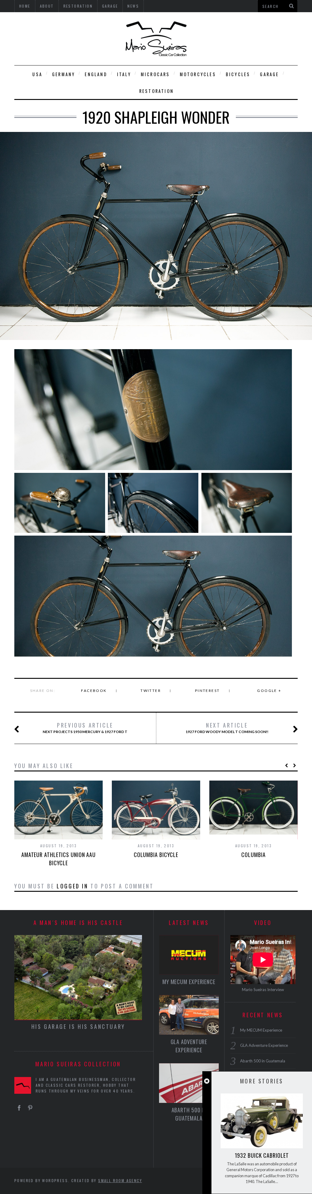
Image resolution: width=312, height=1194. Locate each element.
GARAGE (269, 74)
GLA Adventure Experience (189, 1046)
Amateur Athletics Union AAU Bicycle (58, 859)
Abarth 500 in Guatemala (189, 1114)
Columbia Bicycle (156, 855)
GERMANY (63, 74)
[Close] (206, 1081)
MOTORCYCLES (198, 74)
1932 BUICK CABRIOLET (262, 1155)
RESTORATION (156, 91)
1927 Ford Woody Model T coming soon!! (227, 728)
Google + (269, 690)
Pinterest (207, 690)
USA (37, 74)
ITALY (124, 74)
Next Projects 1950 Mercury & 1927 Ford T (85, 728)
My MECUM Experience (188, 982)
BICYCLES (238, 74)
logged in (72, 886)
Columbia (253, 855)
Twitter (150, 690)
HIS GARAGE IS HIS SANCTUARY (78, 1026)
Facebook (94, 690)
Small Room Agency (120, 1180)
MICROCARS (155, 74)
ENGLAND (96, 74)
